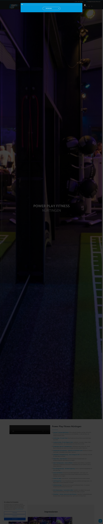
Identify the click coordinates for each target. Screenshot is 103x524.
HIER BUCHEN (49, 8)
